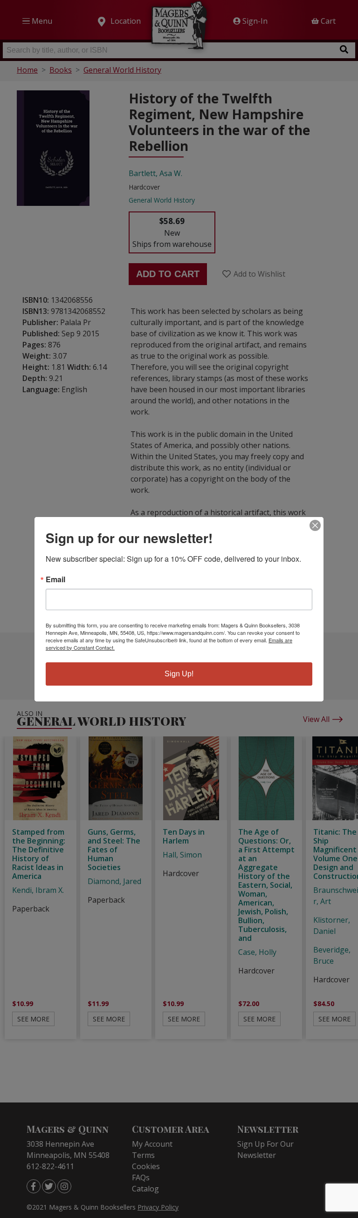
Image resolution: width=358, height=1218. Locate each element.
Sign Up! (179, 674)
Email (55, 579)
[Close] (315, 525)
